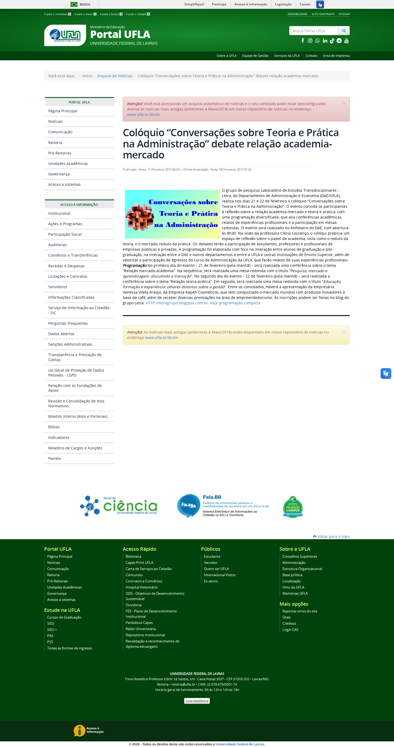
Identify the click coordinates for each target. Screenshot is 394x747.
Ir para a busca (111, 14)
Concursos (134, 575)
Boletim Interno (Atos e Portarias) (77, 416)
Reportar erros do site (300, 611)
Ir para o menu (85, 14)
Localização (292, 581)
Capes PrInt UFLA (139, 562)
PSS (50, 642)
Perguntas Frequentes (68, 323)
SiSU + (52, 629)
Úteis (287, 617)
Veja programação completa (235, 302)
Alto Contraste (323, 14)
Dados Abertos (61, 333)
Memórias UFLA (295, 593)
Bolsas (54, 426)
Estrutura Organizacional (302, 569)
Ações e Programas (65, 223)
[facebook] (303, 40)
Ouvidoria (134, 605)
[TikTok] (332, 40)
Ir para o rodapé (137, 14)
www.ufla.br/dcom (143, 114)
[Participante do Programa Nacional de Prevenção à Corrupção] (293, 506)
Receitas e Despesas (66, 265)
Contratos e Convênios (144, 581)
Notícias (55, 121)
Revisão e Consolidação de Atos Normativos (76, 403)
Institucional (59, 213)
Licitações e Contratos (67, 276)
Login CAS (290, 629)
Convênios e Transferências (73, 255)
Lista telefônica (197, 701)
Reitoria (55, 142)
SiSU (50, 623)
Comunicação (60, 131)
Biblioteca (133, 556)
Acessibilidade (297, 14)
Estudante (212, 556)
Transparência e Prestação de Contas (75, 357)
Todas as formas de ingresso (69, 648)
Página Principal (62, 110)
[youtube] (346, 40)
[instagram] (310, 40)
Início (87, 75)
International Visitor (220, 575)
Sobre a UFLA (227, 55)
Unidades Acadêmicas (68, 163)
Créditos (289, 623)
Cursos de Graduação (64, 617)
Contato (311, 55)
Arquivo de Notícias (114, 75)
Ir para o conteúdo (57, 14)
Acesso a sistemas (64, 184)
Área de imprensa (336, 55)
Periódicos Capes (139, 622)
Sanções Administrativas (70, 344)
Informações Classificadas (71, 297)
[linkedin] (325, 40)
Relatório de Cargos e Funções (75, 447)
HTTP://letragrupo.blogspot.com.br (177, 302)
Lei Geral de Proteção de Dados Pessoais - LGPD (76, 373)
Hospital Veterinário (142, 587)
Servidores (57, 286)
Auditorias (57, 244)
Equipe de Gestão (255, 55)
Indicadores (58, 437)
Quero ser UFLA (216, 569)
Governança (59, 173)
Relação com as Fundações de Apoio (75, 388)
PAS (50, 636)
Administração (294, 562)
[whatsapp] (318, 40)
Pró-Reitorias (59, 153)
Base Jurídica (292, 575)
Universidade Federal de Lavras (239, 744)
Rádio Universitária (141, 629)
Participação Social (65, 234)
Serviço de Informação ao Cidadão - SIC (78, 310)
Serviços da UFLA (287, 55)
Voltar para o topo (333, 536)
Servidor (210, 562)
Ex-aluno (211, 581)
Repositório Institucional (145, 635)
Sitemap (344, 14)
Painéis (54, 458)
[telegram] (339, 40)
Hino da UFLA (293, 587)
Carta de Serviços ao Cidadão (149, 569)
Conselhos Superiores (300, 556)
